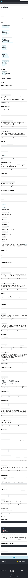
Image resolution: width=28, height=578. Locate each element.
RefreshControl (4, 155)
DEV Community (12, 571)
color (8, 209)
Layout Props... (4, 204)
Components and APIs (4, 569)
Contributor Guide (12, 570)
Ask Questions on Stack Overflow (14, 569)
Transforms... (4, 207)
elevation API (25, 244)
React (22, 570)
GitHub (22, 569)
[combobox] (24, 0)
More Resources (3, 570)
